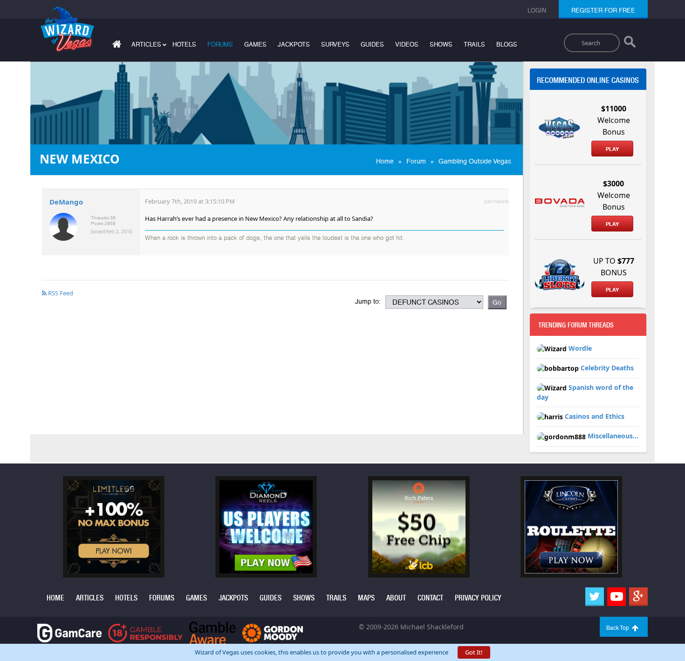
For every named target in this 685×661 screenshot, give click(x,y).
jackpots (294, 44)
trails (474, 44)
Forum (416, 161)
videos (406, 44)
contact (430, 597)
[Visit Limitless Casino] (113, 526)
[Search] (629, 43)
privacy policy (478, 597)
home (55, 597)
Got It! (474, 652)
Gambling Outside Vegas (474, 161)
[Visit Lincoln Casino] (571, 526)
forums (220, 44)
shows (441, 44)
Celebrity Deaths (607, 367)
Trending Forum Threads (576, 325)
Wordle (580, 348)
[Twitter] (594, 596)
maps (366, 597)
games (255, 44)
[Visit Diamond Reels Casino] (266, 526)
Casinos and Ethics (594, 416)
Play (612, 149)
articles (89, 597)
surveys (335, 44)
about (396, 597)
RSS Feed (60, 293)
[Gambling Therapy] (272, 632)
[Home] (115, 46)
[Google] (638, 596)
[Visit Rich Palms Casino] (419, 526)
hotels (184, 44)
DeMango (66, 201)
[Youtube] (616, 596)
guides (372, 44)
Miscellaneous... (613, 435)
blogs (506, 44)
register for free (603, 10)
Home (385, 161)
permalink (496, 201)
